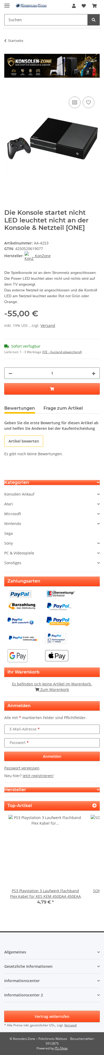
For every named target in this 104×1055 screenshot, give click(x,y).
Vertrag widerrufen (52, 1016)
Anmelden (52, 756)
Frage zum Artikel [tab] (63, 408)
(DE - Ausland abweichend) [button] (62, 352)
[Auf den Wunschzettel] (88, 102)
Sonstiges (12, 562)
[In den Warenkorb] (8, 89)
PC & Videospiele (19, 552)
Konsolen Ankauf (19, 494)
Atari (8, 503)
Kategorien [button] (16, 482)
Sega (8, 533)
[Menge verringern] (10, 373)
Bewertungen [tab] (19, 408)
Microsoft (12, 513)
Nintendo (12, 523)
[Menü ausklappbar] (7, 3)
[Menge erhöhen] (93, 373)
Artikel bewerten (24, 441)
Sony (8, 543)
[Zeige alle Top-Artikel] (94, 805)
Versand (48, 325)
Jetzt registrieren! (38, 775)
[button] (74, 6)
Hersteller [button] (15, 789)
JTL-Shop (61, 1048)
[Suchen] (93, 19)
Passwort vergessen (21, 768)
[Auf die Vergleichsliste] (75, 102)
